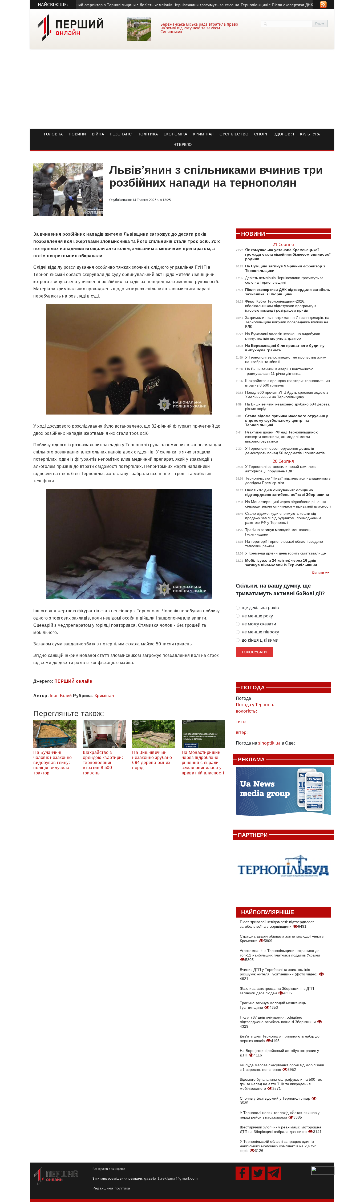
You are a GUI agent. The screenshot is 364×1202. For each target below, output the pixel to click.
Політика (147, 134)
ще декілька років (260, 607)
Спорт (261, 134)
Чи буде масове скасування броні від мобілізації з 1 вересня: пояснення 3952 (282, 1067)
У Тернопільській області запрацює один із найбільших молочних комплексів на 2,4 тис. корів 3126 (279, 1146)
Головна (53, 134)
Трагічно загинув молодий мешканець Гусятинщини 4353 (273, 1005)
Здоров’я (284, 134)
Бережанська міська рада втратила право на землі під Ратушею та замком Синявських (199, 28)
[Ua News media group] (283, 794)
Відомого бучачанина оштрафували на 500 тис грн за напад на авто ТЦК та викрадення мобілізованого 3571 (281, 1084)
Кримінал (203, 134)
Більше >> (320, 573)
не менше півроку (260, 632)
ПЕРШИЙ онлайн (73, 681)
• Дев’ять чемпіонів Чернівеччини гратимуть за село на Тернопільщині (187, 5)
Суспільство (234, 134)
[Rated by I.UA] (323, 1170)
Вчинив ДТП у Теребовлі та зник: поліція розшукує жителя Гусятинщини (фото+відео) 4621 (279, 974)
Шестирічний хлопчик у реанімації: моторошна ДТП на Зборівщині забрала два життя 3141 (281, 1129)
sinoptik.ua (269, 743)
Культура (310, 134)
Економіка (175, 134)
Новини (77, 134)
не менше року (257, 616)
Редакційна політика (111, 1188)
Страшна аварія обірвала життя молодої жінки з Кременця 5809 (281, 938)
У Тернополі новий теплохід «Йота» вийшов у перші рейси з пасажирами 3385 (279, 1115)
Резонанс (121, 134)
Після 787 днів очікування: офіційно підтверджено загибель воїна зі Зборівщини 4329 (278, 1021)
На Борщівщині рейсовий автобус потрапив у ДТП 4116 (279, 1052)
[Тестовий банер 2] (283, 870)
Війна (98, 134)
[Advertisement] (182, 89)
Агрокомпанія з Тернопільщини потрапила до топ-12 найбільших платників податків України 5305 (280, 955)
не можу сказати (259, 624)
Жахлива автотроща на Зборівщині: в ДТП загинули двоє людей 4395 (277, 990)
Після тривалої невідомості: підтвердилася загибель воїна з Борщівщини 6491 (277, 924)
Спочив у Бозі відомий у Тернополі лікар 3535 (275, 1100)
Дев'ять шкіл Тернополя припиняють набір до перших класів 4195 (279, 1038)
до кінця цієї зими (260, 640)
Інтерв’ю (182, 144)
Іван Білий (61, 695)
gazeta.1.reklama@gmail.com (171, 1178)
